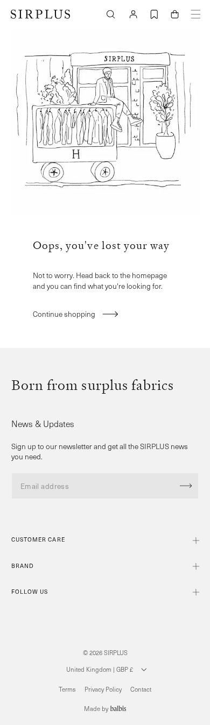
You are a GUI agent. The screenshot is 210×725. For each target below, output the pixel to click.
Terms (67, 689)
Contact (140, 689)
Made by (97, 708)
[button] (175, 14)
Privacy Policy (103, 689)
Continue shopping (64, 313)
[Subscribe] (185, 486)
